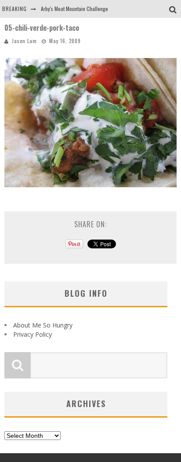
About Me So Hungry (42, 325)
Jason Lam (24, 40)
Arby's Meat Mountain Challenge (74, 8)
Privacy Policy (32, 334)
